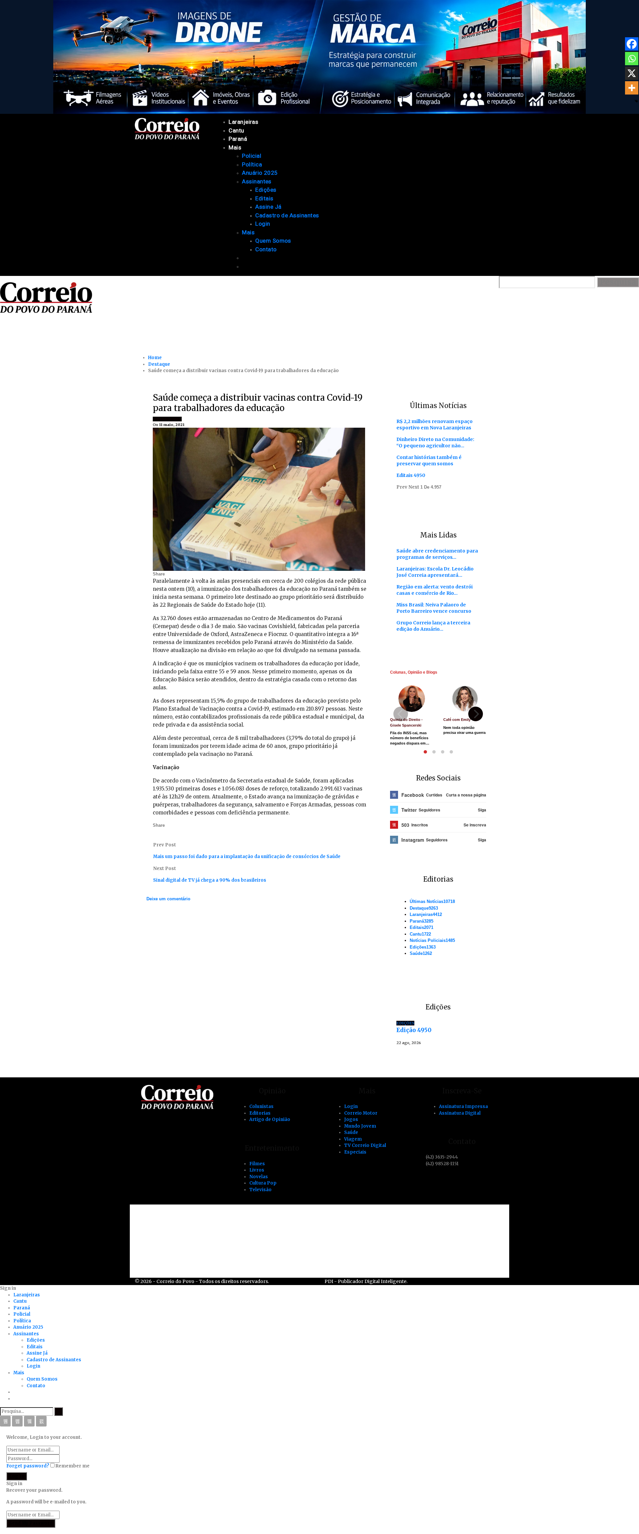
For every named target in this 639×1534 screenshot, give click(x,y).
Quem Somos (273, 240)
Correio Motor (360, 1113)
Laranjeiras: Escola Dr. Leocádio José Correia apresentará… (435, 572)
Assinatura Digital (460, 1113)
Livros (256, 1170)
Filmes (257, 1164)
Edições (265, 189)
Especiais (355, 1152)
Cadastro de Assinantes (287, 215)
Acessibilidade (168, 1221)
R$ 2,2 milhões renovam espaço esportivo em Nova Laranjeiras (434, 424)
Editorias (260, 1113)
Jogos (351, 1119)
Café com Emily (457, 720)
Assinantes (257, 181)
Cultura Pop (263, 1183)
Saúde (175, 419)
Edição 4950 (413, 1030)
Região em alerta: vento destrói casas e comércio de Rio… (434, 590)
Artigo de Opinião (269, 1119)
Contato (266, 249)
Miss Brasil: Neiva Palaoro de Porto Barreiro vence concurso (433, 608)
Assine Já (268, 206)
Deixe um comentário (168, 898)
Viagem (353, 1139)
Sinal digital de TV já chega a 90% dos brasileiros (209, 880)
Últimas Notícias (432, 901)
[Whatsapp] (631, 58)
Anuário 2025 (260, 172)
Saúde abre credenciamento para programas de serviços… (437, 554)
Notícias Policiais (432, 940)
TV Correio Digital (365, 1145)
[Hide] (636, 101)
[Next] (475, 714)
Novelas (258, 1177)
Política (252, 164)
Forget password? (27, 1466)
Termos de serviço (174, 1255)
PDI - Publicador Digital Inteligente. (365, 1281)
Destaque (424, 908)
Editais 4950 (410, 475)
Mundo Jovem (360, 1126)
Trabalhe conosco (173, 1232)
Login (262, 223)
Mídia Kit (161, 1244)
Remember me (73, 1466)
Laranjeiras (243, 121)
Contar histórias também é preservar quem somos (429, 460)
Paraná (238, 138)
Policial (251, 155)
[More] (631, 88)
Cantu (236, 130)
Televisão (260, 1190)
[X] (631, 73)
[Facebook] (631, 44)
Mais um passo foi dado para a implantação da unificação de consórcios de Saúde (246, 856)
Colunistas (261, 1106)
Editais (264, 198)
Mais (235, 147)
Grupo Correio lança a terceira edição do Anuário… (433, 626)
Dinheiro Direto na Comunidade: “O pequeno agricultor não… (435, 442)
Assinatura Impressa (463, 1106)
